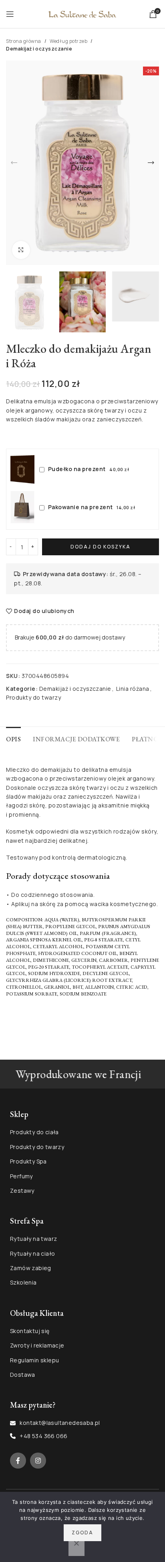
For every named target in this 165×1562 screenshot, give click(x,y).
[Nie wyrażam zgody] (76, 1547)
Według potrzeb (68, 41)
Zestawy (22, 1190)
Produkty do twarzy (33, 697)
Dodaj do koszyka (100, 546)
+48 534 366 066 (43, 1436)
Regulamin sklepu (34, 1360)
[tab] (13, 738)
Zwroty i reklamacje (37, 1345)
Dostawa (22, 1374)
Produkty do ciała (34, 1132)
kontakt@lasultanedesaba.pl (60, 1422)
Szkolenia (23, 1282)
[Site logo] (82, 13)
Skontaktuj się (30, 1331)
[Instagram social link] (38, 1461)
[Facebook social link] (18, 1461)
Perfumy (21, 1176)
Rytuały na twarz (33, 1238)
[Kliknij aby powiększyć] (21, 250)
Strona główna (23, 41)
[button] (14, 163)
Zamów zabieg (30, 1268)
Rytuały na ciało (32, 1253)
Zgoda (82, 1532)
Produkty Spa (28, 1161)
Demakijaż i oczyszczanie (39, 48)
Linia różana (132, 688)
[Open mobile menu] (10, 14)
